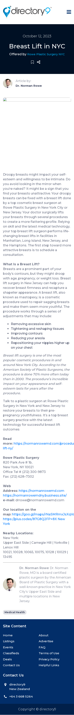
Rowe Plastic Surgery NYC (46, 54)
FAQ (42, 647)
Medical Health (15, 612)
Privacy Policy (49, 659)
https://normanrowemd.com (41, 491)
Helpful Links (49, 665)
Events (8, 647)
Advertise (46, 641)
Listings (8, 641)
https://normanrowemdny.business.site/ (35, 495)
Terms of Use (49, 653)
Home (8, 635)
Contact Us (11, 665)
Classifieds (11, 653)
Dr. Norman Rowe (29, 86)
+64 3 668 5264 (21, 696)
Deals (7, 659)
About (43, 635)
